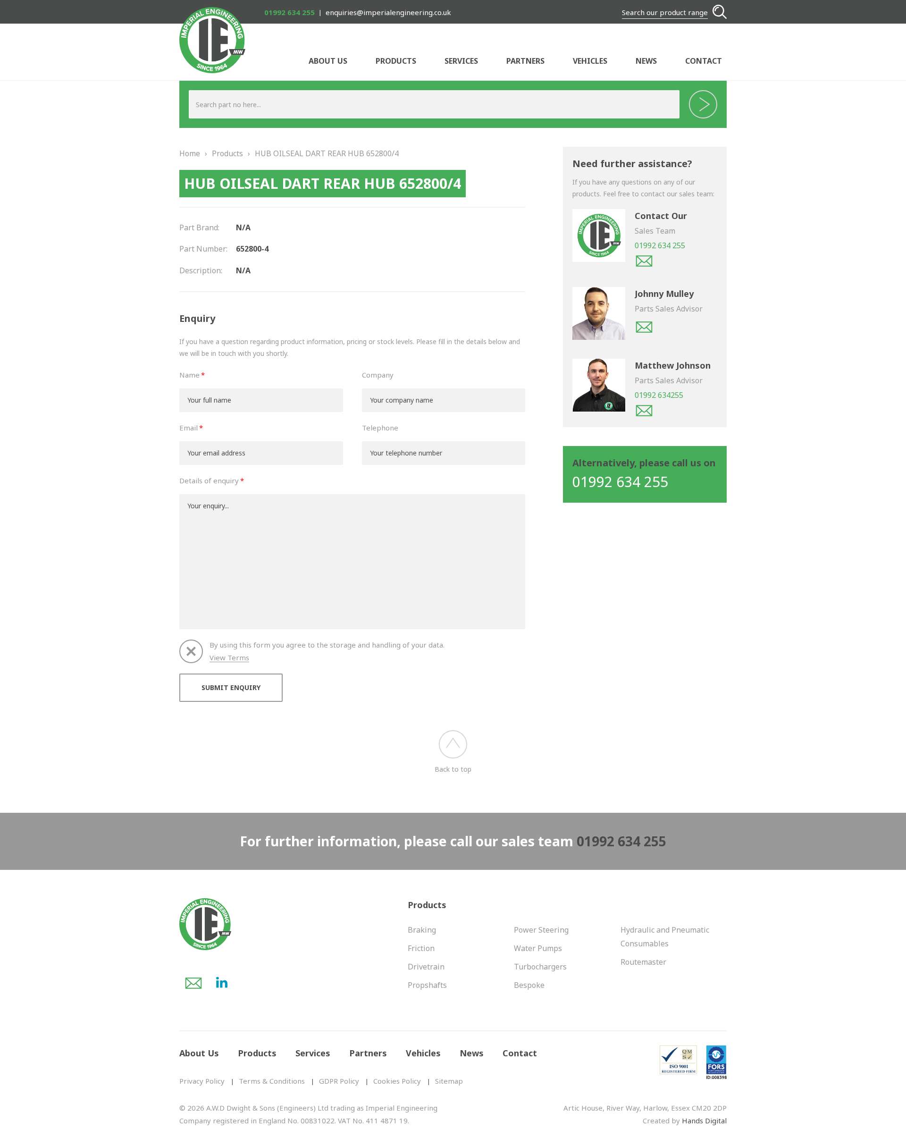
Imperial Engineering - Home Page (212, 40)
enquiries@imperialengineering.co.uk (388, 12)
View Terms (229, 657)
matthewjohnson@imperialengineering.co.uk (644, 411)
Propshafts (427, 985)
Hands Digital (704, 1120)
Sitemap (449, 1081)
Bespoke (529, 985)
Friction (421, 948)
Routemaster (643, 962)
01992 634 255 (289, 12)
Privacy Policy (202, 1081)
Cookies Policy (397, 1081)
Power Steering (541, 930)
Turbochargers (540, 966)
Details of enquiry (209, 480)
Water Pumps (538, 948)
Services (461, 61)
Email (188, 427)
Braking (422, 930)
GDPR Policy (339, 1081)
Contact (703, 61)
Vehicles (590, 61)
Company (378, 374)
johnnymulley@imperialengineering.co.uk (644, 327)
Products (396, 61)
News (646, 61)
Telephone (380, 427)
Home (189, 153)
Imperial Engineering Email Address (193, 983)
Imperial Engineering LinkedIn (222, 983)
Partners (525, 61)
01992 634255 (659, 395)
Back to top (453, 769)
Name (189, 374)
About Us (328, 61)
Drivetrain (426, 966)
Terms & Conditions (272, 1081)
